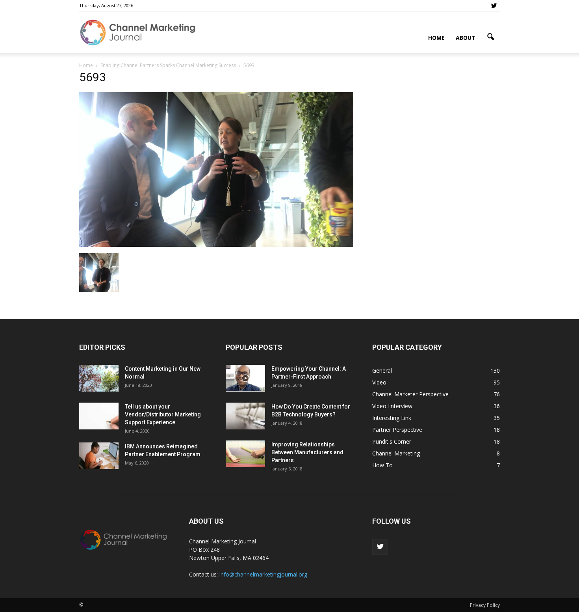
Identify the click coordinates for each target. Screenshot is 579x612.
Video (379, 382)
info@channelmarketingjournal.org (263, 574)
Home (436, 37)
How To (382, 465)
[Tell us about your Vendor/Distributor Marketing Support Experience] (99, 416)
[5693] (216, 245)
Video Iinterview (392, 406)
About (465, 37)
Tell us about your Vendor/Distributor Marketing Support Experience (163, 414)
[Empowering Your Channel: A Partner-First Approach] (245, 378)
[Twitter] (494, 5)
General (382, 370)
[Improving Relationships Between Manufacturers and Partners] (245, 454)
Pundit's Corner (391, 441)
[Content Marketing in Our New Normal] (99, 378)
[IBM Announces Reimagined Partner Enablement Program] (99, 456)
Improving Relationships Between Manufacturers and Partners (307, 452)
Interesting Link (391, 418)
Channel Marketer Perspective (410, 394)
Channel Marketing (396, 453)
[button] (490, 37)
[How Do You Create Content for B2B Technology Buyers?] (245, 416)
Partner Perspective (397, 429)
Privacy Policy (485, 605)
